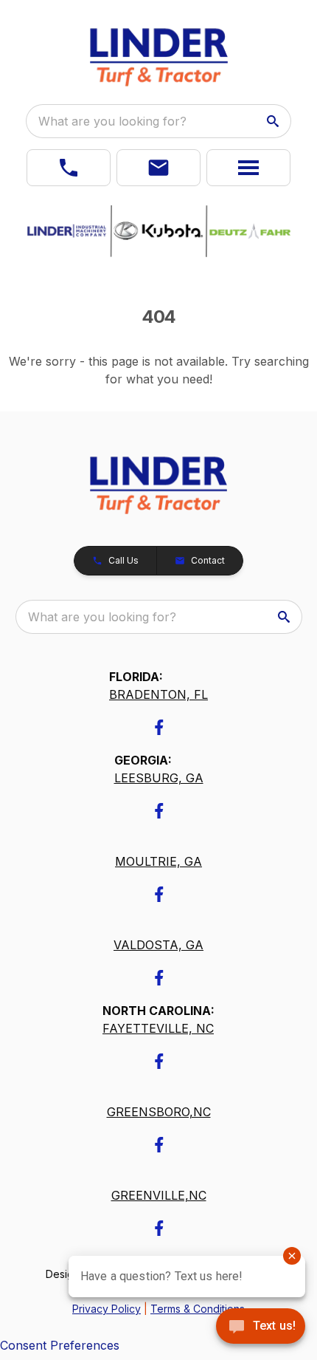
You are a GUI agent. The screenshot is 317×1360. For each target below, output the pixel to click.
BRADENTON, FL (158, 694)
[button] (69, 167)
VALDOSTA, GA (158, 944)
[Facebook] (159, 727)
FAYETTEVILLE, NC (158, 1028)
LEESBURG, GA (158, 777)
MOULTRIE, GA (158, 861)
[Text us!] (260, 1327)
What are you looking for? (112, 121)
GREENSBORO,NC (159, 1111)
